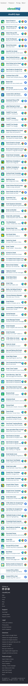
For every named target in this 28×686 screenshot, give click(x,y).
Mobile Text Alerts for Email (14, 136)
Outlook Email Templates (13, 173)
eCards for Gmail (11, 252)
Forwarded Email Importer (14, 521)
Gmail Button (10, 301)
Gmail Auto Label (11, 466)
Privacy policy (5, 625)
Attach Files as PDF (11, 33)
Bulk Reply (9, 551)
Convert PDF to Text (12, 576)
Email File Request (11, 39)
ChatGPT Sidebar (11, 118)
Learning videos (6, 614)
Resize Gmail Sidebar (12, 265)
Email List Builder (11, 210)
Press (3, 599)
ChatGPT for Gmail (11, 112)
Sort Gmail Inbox (11, 234)
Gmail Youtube (10, 332)
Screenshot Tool (10, 197)
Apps (3, 595)
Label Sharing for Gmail (13, 106)
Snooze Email (10, 405)
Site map (21, 680)
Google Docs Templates (13, 472)
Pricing (18, 3)
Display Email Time (11, 228)
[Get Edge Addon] (20, 21)
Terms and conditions (7, 622)
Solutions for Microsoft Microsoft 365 (11, 642)
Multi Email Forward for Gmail (15, 149)
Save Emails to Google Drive (14, 69)
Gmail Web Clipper (11, 356)
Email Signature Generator (14, 204)
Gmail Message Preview (13, 319)
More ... (4, 674)
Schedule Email (10, 399)
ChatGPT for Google (12, 124)
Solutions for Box (6, 646)
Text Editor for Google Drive (14, 509)
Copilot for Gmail (11, 240)
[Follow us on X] (6, 589)
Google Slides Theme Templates (12, 485)
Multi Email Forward (7, 670)
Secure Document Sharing (11, 45)
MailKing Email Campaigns (10, 180)
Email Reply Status (11, 277)
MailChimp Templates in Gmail (13, 161)
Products (11, 3)
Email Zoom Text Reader (13, 460)
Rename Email (10, 393)
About (3, 606)
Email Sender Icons (11, 454)
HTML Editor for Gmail (12, 338)
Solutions (3, 3)
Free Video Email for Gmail (14, 387)
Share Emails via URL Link (13, 191)
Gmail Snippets (10, 326)
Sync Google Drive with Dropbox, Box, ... (12, 448)
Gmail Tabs (9, 283)
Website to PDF (10, 558)
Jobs (3, 604)
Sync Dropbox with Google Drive (10, 651)
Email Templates (6, 663)
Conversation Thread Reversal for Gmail (14, 308)
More (23, 3)
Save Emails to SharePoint (13, 381)
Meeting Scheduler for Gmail (14, 130)
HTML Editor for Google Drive (14, 503)
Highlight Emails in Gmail (13, 515)
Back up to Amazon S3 (7, 648)
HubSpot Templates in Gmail (12, 168)
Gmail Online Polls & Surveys (14, 185)
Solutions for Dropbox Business (9, 639)
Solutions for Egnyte (7, 644)
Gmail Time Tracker (12, 368)
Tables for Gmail (11, 271)
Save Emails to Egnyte (12, 442)
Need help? (4, 612)
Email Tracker (10, 246)
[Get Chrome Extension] (23, 21)
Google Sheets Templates (13, 478)
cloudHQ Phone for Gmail (13, 417)
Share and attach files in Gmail (15, 429)
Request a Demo (6, 616)
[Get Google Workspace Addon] (25, 21)
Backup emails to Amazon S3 (14, 564)
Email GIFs (9, 539)
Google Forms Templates (13, 490)
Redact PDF (9, 81)
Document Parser (11, 533)
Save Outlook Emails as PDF (12, 58)
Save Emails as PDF (11, 27)
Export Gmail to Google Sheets (9, 635)
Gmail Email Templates (13, 155)
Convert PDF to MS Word (13, 94)
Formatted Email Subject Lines (15, 258)
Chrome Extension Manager (14, 295)
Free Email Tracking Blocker (14, 423)
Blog (3, 601)
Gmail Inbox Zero (11, 497)
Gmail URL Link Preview (13, 216)
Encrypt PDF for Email (12, 545)
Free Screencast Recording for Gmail (13, 363)
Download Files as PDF (12, 100)
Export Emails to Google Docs (13, 143)
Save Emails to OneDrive (13, 527)
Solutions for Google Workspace (10, 637)
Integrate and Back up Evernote (9, 653)
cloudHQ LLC (5, 680)
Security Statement (6, 627)
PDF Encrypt (9, 88)
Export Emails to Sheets (11, 21)
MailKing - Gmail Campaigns (9, 665)
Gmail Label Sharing (7, 672)
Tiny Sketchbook (11, 222)
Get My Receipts (10, 313)
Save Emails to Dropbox (13, 436)
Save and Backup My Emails (14, 350)
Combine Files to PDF (12, 75)
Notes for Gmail (10, 344)
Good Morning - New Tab (13, 374)
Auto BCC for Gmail (11, 51)
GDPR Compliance (6, 629)
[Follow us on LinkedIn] (3, 589)
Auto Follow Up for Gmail (13, 63)
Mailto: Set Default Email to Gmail (14, 290)
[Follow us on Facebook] (9, 589)
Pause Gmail (9, 411)
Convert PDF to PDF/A (12, 570)
